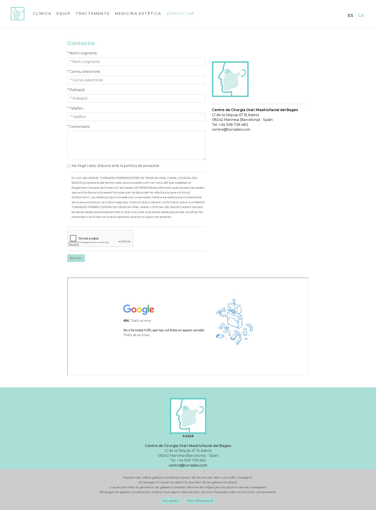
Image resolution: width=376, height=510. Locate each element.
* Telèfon (75, 108)
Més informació (200, 500)
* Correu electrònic (84, 72)
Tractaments (89, 15)
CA (365, 17)
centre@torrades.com (231, 129)
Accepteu (171, 500)
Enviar (76, 258)
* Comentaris (78, 127)
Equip (60, 15)
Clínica (38, 15)
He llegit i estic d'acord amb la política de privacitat (115, 166)
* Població (76, 90)
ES (354, 17)
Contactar (177, 15)
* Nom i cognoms (82, 53)
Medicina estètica (134, 15)
